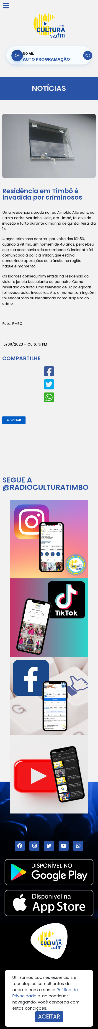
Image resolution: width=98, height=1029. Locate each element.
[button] (14, 420)
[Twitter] (49, 846)
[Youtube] (64, 846)
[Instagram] (34, 846)
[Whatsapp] (78, 846)
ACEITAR (49, 1016)
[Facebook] (20, 846)
